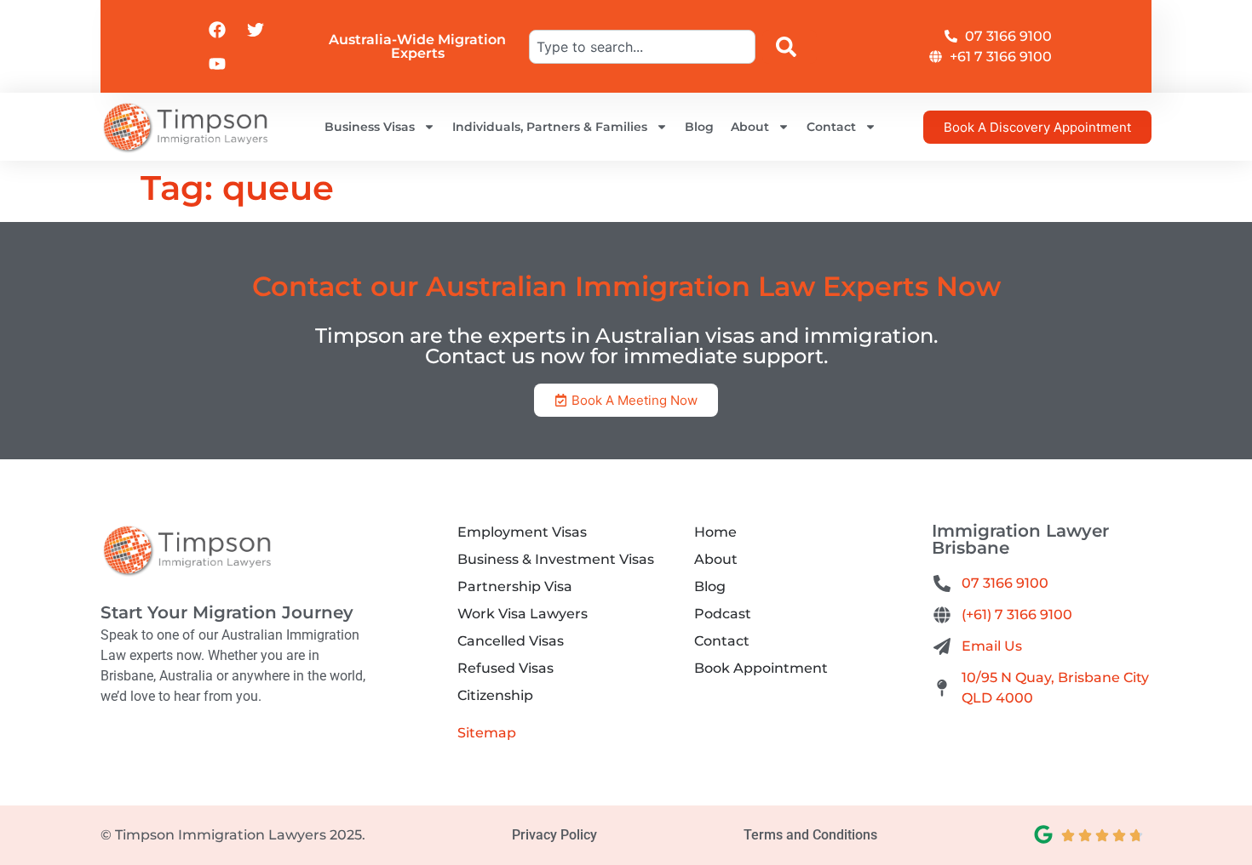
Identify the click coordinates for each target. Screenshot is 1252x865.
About (750, 126)
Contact (831, 126)
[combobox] (642, 47)
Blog (699, 126)
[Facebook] (217, 30)
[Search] (789, 47)
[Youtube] (217, 64)
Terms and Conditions (810, 835)
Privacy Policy (554, 835)
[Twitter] (255, 30)
